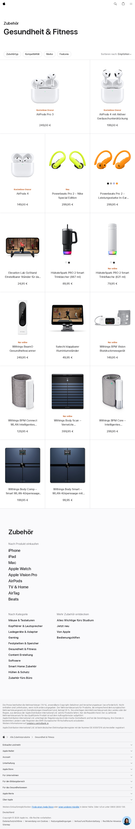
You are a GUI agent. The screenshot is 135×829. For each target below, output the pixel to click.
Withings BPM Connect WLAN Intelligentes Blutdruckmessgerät (22, 423)
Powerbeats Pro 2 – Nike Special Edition (67, 195)
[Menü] (131, 4)
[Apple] (4, 736)
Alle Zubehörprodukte (20, 737)
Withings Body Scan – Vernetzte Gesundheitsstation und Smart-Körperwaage (67, 423)
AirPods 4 (22, 193)
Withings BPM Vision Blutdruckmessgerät (112, 348)
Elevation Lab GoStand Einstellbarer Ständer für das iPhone (22, 275)
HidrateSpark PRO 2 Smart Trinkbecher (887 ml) (67, 274)
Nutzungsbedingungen (61, 821)
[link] (126, 820)
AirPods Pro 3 (45, 114)
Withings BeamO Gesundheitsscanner (23, 348)
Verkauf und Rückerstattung (87, 821)
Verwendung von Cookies (36, 821)
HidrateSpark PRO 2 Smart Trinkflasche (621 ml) (112, 274)
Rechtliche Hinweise (112, 821)
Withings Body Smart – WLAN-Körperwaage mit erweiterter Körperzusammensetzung (67, 491)
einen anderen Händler (69, 807)
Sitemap (6, 825)
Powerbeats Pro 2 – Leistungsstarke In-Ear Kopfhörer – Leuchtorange (112, 196)
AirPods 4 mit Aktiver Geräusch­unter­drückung (112, 116)
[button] (115, 4)
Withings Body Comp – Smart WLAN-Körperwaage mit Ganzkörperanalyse (23, 491)
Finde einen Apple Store (42, 807)
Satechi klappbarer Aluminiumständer (67, 348)
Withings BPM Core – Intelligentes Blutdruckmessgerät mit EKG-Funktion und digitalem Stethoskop (112, 423)
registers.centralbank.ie (38, 723)
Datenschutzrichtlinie (12, 821)
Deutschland (8, 812)
